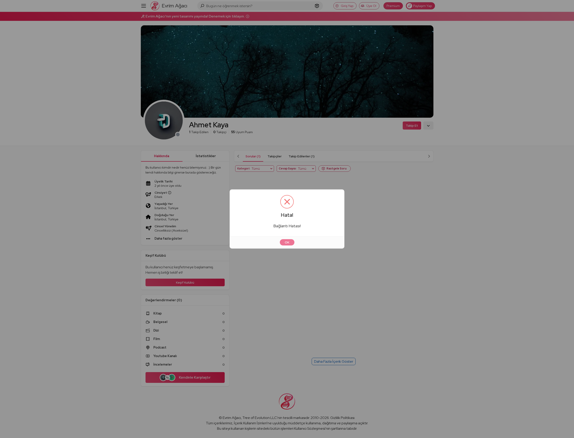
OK (287, 242)
